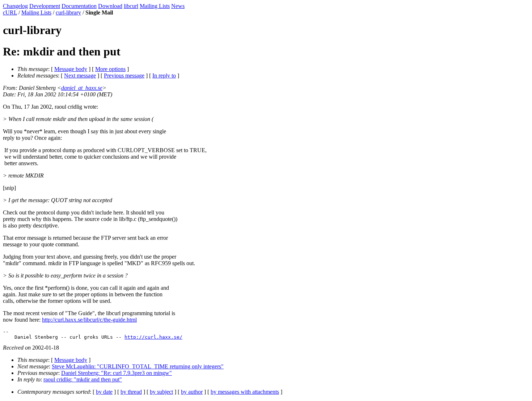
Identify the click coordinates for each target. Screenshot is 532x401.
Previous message (124, 75)
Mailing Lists (155, 6)
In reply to (164, 75)
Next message (80, 75)
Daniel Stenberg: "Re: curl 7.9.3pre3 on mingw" (116, 373)
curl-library (68, 12)
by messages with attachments (245, 392)
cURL (10, 12)
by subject (161, 392)
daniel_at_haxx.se (81, 88)
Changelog (15, 6)
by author (192, 392)
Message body (70, 69)
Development (44, 6)
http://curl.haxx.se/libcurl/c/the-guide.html (89, 320)
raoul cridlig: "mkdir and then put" (82, 379)
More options (110, 69)
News (178, 6)
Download (110, 6)
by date (104, 392)
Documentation (79, 6)
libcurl (131, 6)
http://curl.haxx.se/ (153, 337)
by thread (131, 392)
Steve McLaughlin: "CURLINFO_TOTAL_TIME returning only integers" (138, 366)
